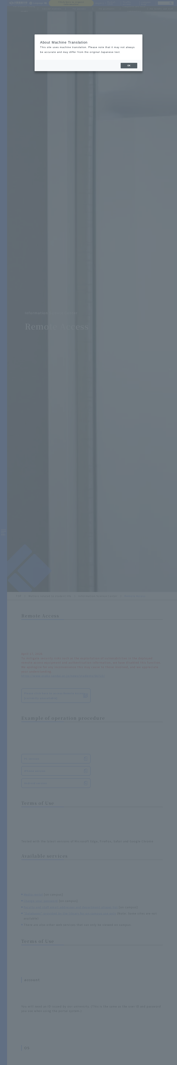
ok (129, 65)
